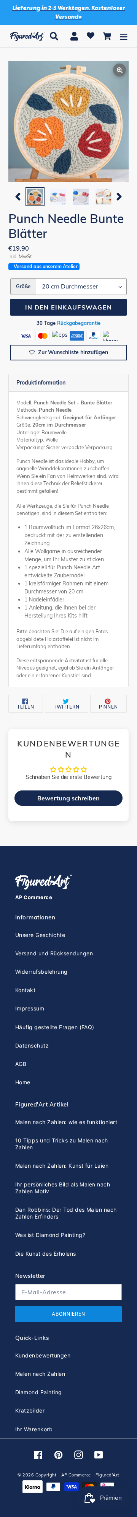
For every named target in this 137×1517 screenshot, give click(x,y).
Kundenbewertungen (42, 1355)
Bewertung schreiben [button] (68, 798)
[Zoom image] (68, 122)
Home (22, 1082)
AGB (20, 1064)
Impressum (29, 1008)
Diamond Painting (38, 1392)
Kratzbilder (30, 1410)
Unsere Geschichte (40, 935)
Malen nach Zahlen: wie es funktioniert (66, 1122)
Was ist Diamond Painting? (50, 1235)
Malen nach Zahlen (40, 1373)
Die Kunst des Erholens (45, 1253)
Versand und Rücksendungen (54, 953)
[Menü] (123, 36)
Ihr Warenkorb (34, 1429)
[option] (35, 196)
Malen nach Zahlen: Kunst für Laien (61, 1165)
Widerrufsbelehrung (41, 971)
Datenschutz (32, 1045)
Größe (23, 286)
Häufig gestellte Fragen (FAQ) (54, 1027)
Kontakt (25, 990)
